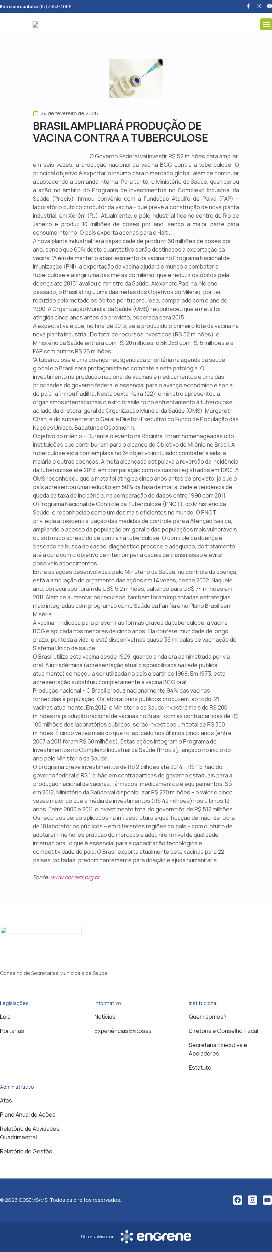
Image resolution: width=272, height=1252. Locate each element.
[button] (266, 24)
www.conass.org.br (75, 877)
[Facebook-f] (248, 6)
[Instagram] (252, 1200)
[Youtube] (269, 6)
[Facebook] (237, 1200)
